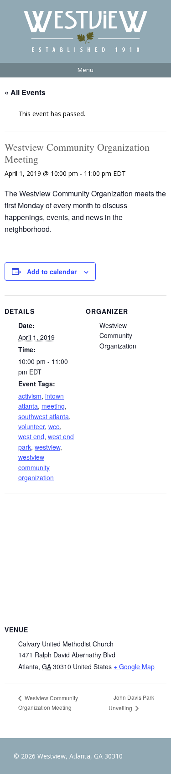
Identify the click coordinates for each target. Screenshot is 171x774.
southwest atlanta (43, 416)
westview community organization (36, 467)
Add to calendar (52, 271)
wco (54, 426)
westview (47, 446)
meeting (53, 405)
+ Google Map (134, 666)
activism (29, 395)
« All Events (25, 92)
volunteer (31, 426)
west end (31, 436)
